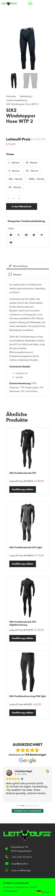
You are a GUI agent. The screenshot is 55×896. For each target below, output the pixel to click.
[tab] (27, 265)
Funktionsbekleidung (16, 100)
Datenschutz (22, 887)
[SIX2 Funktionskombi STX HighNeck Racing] (27, 597)
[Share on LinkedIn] (26, 235)
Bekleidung (25, 96)
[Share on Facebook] (11, 235)
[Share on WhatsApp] (34, 235)
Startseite (11, 96)
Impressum (9, 887)
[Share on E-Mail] (11, 242)
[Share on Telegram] (41, 235)
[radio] (14, 162)
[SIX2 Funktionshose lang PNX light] (27, 672)
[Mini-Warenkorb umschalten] (44, 4)
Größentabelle (10, 890)
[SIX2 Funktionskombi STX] (27, 449)
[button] (45, 31)
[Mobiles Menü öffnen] (30, 3)
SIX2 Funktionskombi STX (22, 473)
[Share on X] (18, 235)
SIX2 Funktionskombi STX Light (25, 547)
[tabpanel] (27, 338)
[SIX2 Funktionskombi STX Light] (27, 523)
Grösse (10, 154)
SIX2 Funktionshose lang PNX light (27, 696)
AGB (33, 887)
